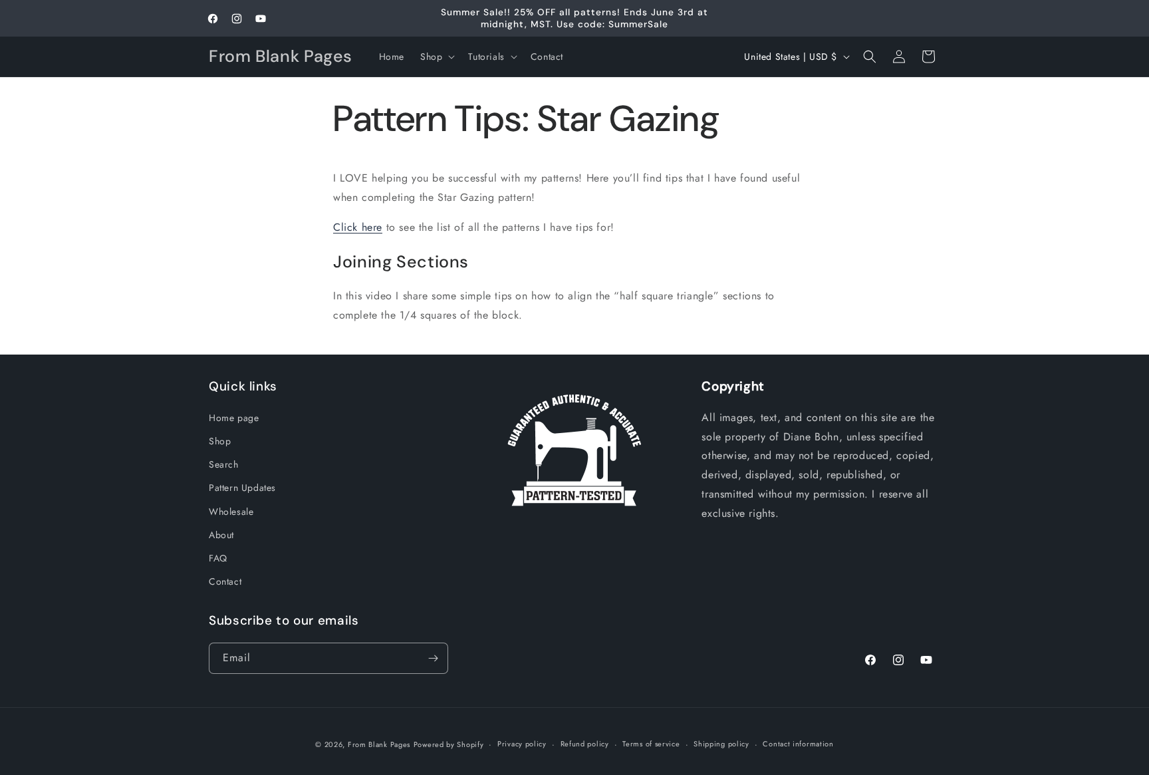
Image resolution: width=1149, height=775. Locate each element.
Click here (357, 227)
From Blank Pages (379, 744)
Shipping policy (721, 743)
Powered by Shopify (449, 744)
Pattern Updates (242, 487)
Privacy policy (522, 743)
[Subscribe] (432, 658)
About (221, 534)
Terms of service (651, 743)
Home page (234, 417)
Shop (220, 440)
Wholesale (231, 511)
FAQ (218, 557)
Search (224, 463)
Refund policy (585, 743)
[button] (436, 57)
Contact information (798, 743)
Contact (225, 580)
